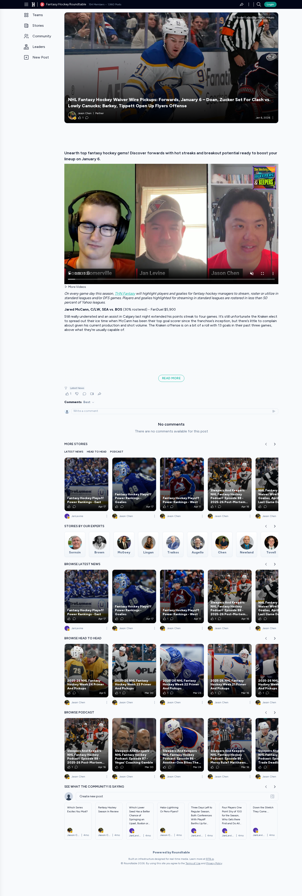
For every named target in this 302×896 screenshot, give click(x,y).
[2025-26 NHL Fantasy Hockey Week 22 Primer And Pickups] (182, 670)
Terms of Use (193, 863)
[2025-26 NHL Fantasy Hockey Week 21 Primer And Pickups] (230, 670)
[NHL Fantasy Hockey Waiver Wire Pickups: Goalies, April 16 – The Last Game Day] (277, 484)
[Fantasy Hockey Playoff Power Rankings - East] (86, 484)
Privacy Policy (214, 863)
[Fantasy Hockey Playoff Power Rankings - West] (182, 484)
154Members (96, 4)
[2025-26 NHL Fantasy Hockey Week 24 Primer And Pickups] (86, 670)
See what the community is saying (94, 786)
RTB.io (210, 858)
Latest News (77, 388)
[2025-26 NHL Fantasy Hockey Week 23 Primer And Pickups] (134, 670)
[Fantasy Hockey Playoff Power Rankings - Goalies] (134, 484)
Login (270, 4)
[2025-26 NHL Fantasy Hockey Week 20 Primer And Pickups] (277, 670)
